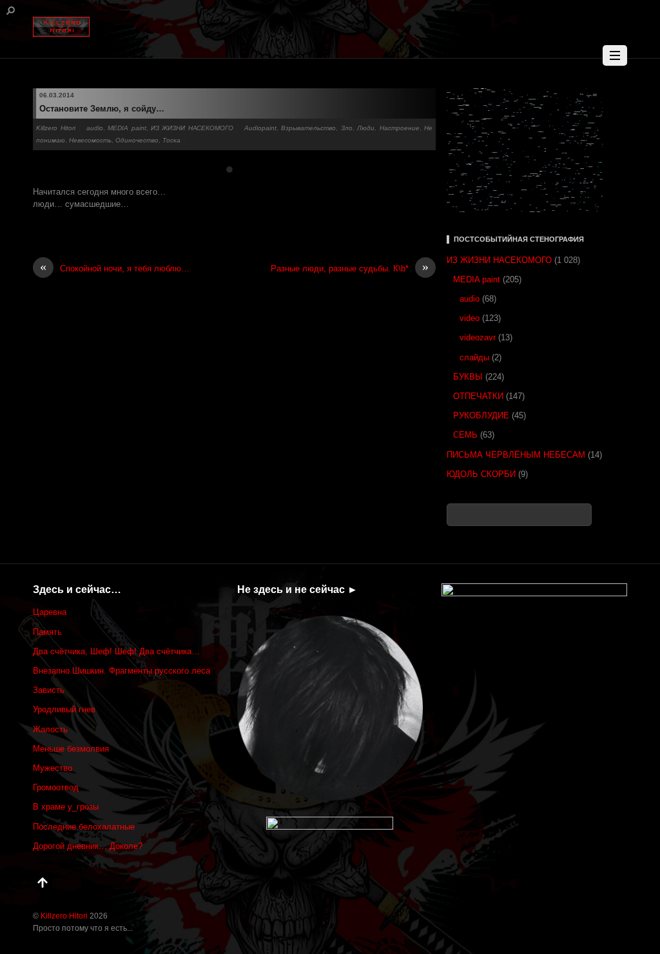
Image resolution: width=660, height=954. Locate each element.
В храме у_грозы (66, 807)
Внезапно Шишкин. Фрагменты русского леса (121, 671)
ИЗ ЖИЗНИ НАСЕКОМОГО (192, 127)
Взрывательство (308, 127)
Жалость (50, 729)
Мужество (52, 768)
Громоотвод (56, 787)
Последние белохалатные (84, 827)
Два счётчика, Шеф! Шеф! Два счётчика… (116, 651)
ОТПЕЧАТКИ (478, 396)
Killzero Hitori (55, 127)
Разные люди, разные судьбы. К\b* (350, 267)
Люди (365, 127)
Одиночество (137, 140)
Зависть (48, 690)
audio (94, 127)
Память (47, 632)
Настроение (400, 127)
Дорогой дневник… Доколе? (87, 846)
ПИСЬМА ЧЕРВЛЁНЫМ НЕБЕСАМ (516, 455)
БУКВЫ (468, 377)
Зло (347, 127)
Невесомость (90, 140)
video (470, 318)
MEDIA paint (127, 127)
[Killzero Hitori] (61, 24)
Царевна (49, 612)
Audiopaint (260, 127)
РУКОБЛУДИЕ (481, 415)
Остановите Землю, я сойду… (101, 108)
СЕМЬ (465, 435)
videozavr (478, 337)
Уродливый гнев (64, 709)
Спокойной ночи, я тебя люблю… (114, 267)
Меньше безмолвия (71, 749)
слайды (474, 357)
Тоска (171, 140)
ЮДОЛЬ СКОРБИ (481, 474)
